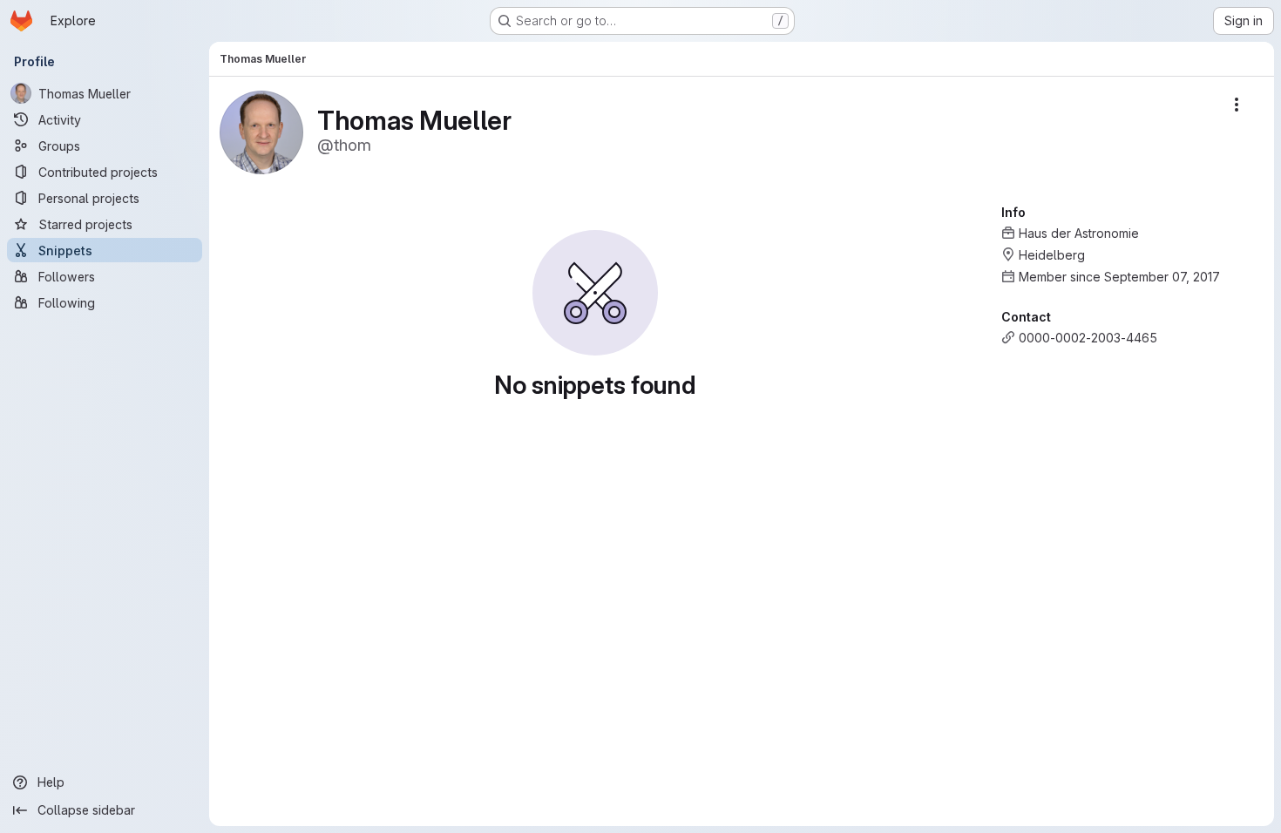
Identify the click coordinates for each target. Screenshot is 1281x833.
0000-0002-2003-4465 (1088, 337)
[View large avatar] (261, 131)
